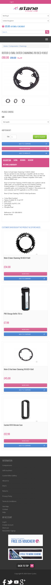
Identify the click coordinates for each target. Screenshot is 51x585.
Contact (5, 509)
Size (3, 117)
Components (13, 46)
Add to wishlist (24, 153)
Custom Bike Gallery (9, 476)
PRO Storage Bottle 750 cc (13, 314)
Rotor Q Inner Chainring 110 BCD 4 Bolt (17, 258)
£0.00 (7, 26)
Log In (12, 2)
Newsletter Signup (9, 531)
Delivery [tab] (30, 160)
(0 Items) (14, 27)
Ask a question (24, 148)
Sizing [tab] (16, 160)
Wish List (5, 528)
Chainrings (22, 46)
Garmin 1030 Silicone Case (13, 425)
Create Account (7, 525)
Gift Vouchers (7, 470)
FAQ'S (4, 486)
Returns (5, 491)
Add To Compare (25, 278)
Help (4, 512)
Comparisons (7, 465)
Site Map (5, 506)
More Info (25, 274)
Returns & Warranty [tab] (10, 165)
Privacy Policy (7, 496)
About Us (5, 481)
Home (6, 46)
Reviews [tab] (22, 160)
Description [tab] (7, 160)
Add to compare (25, 144)
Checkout (21, 27)
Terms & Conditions (9, 501)
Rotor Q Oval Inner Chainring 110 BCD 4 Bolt (19, 369)
